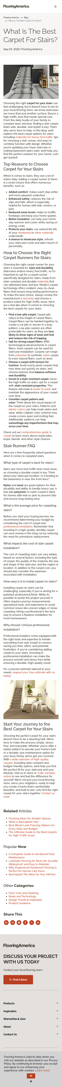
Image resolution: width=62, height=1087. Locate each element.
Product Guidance (20, 903)
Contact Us (10, 1034)
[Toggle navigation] (56, 6)
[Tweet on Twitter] (31, 922)
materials (43, 281)
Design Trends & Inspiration (25, 899)
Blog (26, 17)
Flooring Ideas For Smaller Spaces (30, 818)
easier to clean (42, 389)
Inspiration (9, 1011)
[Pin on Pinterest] (19, 922)
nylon (46, 355)
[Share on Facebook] (25, 922)
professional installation (17, 526)
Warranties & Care (14, 1018)
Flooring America (11, 17)
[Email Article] (6, 922)
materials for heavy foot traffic (34, 137)
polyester (21, 355)
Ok (31, 1076)
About (7, 1026)
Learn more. (42, 1070)
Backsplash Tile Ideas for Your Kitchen (32, 874)
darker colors (17, 409)
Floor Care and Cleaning (23, 893)
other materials (44, 232)
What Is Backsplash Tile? (24, 821)
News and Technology (22, 896)
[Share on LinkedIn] (38, 922)
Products (9, 1003)
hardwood (24, 232)
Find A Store (20, 979)
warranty (28, 298)
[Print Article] (12, 922)
